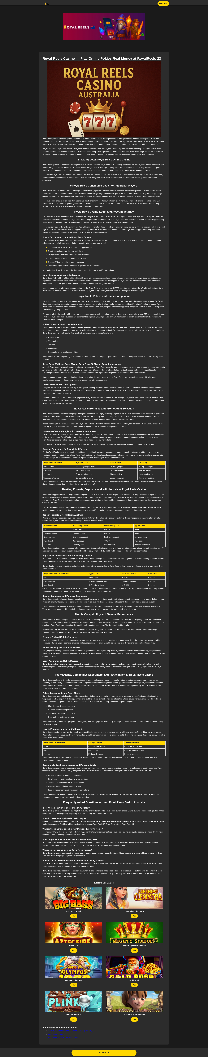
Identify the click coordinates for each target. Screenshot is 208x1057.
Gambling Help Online (56, 1034)
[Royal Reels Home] (47, 3)
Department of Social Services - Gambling (64, 1038)
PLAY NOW (163, 3)
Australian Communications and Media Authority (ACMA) (70, 1031)
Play (74, 916)
